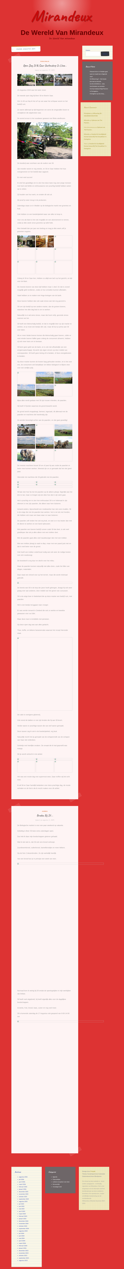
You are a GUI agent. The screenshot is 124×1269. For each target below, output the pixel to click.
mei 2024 (21, 1238)
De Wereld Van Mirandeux (62, 32)
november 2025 (23, 1194)
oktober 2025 (23, 1196)
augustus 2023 (23, 1260)
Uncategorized (57, 1186)
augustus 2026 (23, 1177)
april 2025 (22, 1211)
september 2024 (24, 1228)
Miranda (86, 120)
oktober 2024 (23, 1226)
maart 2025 (22, 1213)
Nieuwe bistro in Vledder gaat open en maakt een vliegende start (99, 74)
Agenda (45, 811)
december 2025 (23, 1191)
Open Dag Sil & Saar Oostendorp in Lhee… (45, 65)
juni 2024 (21, 1236)
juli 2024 (21, 1233)
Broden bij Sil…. (45, 815)
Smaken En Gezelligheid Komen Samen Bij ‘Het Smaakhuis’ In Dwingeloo (95, 136)
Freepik (93, 1171)
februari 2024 (23, 1245)
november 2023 (23, 1253)
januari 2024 (22, 1248)
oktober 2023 (23, 1255)
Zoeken (88, 50)
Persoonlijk (44, 61)
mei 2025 (21, 1209)
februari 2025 (23, 1216)
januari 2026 (22, 1189)
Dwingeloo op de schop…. (97, 93)
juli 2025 (21, 1204)
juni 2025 (21, 1206)
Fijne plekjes (56, 1179)
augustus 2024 (23, 1231)
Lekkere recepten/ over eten (61, 1182)
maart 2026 (22, 1184)
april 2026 (22, 1182)
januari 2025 (22, 1218)
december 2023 (23, 1250)
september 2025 (24, 1199)
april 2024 (22, 1240)
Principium (87, 113)
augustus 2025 (23, 1201)
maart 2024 (22, 1243)
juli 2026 (21, 1179)
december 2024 (23, 1221)
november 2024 (23, 1223)
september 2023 (24, 1258)
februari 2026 (23, 1186)
